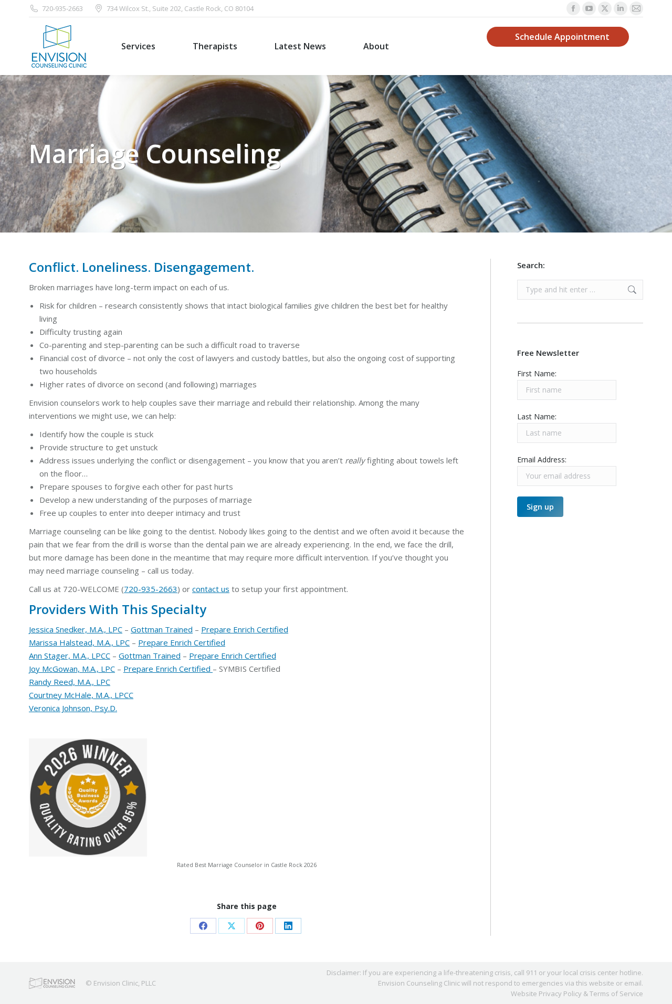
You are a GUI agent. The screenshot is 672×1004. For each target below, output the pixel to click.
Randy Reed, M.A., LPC (69, 682)
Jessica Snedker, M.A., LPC (75, 629)
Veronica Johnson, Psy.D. (73, 708)
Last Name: (536, 416)
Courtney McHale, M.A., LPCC (81, 695)
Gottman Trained (162, 629)
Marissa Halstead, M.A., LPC (79, 642)
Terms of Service (616, 993)
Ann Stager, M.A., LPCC (69, 655)
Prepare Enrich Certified (244, 629)
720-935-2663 (150, 589)
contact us (210, 589)
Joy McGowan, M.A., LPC (72, 668)
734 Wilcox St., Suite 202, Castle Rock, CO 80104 (180, 8)
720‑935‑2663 (62, 8)
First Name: (536, 373)
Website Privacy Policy (546, 993)
